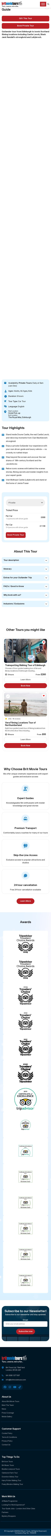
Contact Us (6, 1445)
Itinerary (8, 569)
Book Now (25, 686)
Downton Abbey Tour (10, 1477)
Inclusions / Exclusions (14, 604)
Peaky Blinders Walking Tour (12, 1484)
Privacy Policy (7, 1441)
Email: (25, 1320)
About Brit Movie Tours (10, 1401)
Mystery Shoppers (9, 1516)
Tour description (11, 560)
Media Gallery (7, 1417)
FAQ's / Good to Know (14, 586)
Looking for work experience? (13, 1505)
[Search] (48, 4)
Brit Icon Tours (7, 1461)
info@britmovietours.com (16, 1380)
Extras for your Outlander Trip (18, 578)
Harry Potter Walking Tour (11, 1480)
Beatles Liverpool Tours (11, 1469)
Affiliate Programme (9, 1501)
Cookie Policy (7, 1433)
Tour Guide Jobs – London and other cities (18, 1509)
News (4, 1409)
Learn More (25, 680)
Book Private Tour (25, 26)
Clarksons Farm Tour (10, 1473)
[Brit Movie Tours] (12, 4)
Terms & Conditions (9, 1437)
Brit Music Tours (8, 1465)
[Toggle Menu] (43, 4)
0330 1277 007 (14, 1375)
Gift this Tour (25, 19)
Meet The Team (8, 1405)
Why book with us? (12, 595)
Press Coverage (8, 1413)
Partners (5, 1512)
